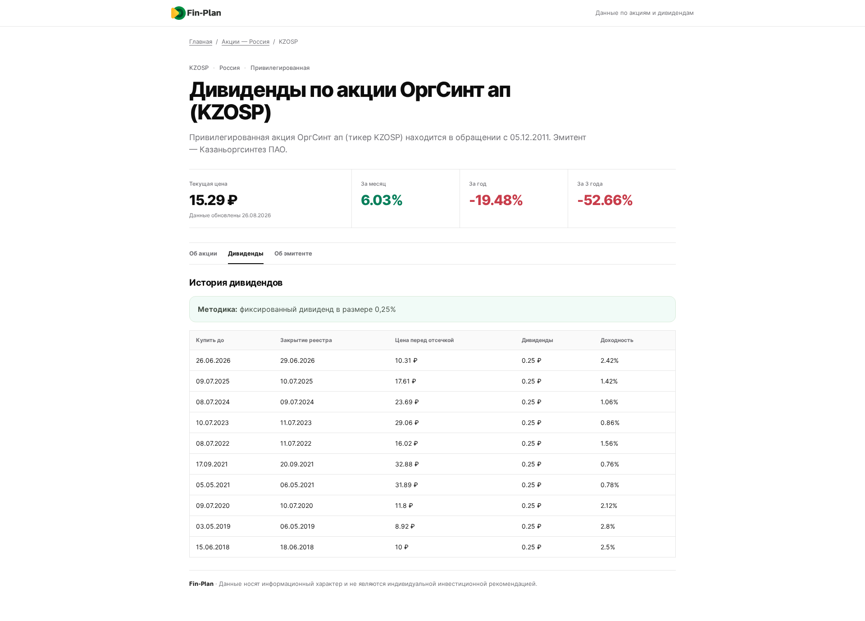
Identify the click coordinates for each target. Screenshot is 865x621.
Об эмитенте (293, 253)
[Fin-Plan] (196, 13)
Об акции (203, 253)
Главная (200, 41)
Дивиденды (246, 253)
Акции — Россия (245, 41)
